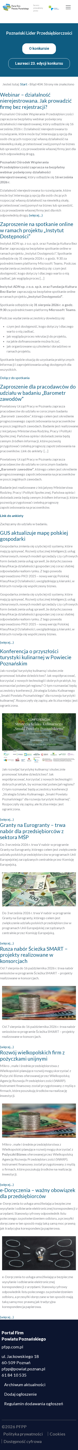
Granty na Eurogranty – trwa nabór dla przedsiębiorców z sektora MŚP (33, 831)
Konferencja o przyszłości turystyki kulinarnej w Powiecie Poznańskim (35, 657)
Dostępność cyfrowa (23, 1441)
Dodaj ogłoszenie (20, 1394)
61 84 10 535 (14, 1374)
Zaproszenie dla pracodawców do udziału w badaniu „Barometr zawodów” (38, 393)
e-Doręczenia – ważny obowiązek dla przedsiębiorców (37, 1193)
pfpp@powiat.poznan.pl (23, 1368)
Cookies (57, 1434)
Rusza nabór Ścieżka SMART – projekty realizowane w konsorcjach (34, 955)
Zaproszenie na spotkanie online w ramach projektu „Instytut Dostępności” (36, 230)
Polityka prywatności (23, 1434)
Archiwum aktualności (25, 1384)
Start (23, 84)
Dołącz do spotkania (15, 378)
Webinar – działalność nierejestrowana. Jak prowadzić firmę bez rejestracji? (36, 101)
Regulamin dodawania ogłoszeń (33, 1403)
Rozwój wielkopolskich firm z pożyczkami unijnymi (32, 1055)
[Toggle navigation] (68, 7)
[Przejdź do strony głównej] (15, 7)
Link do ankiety (12, 516)
